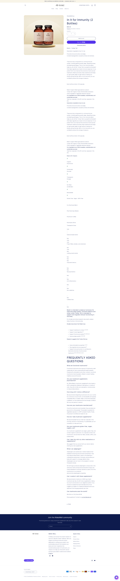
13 (84, 335)
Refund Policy (76, 541)
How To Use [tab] (82, 103)
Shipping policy (45, 576)
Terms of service (52, 576)
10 (88, 333)
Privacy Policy (76, 539)
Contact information (73, 576)
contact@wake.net (86, 497)
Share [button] (69, 504)
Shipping (68, 28)
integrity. (51, 553)
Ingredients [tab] (76, 103)
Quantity (68, 31)
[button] (25, 5)
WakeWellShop (30, 576)
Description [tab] (70, 103)
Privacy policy (59, 576)
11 (81, 335)
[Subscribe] (70, 526)
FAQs (74, 548)
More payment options (81, 45)
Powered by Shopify (37, 576)
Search (74, 536)
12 (82, 335)
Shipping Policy (76, 543)
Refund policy (65, 576)
